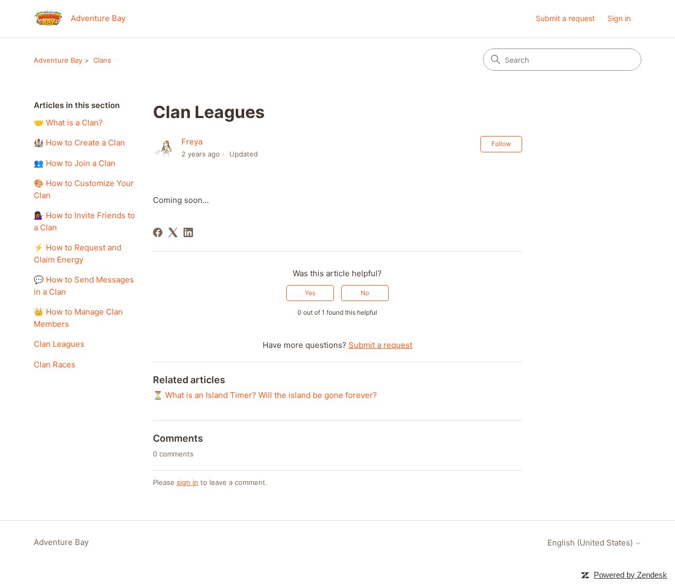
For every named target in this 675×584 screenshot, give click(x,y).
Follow (501, 144)
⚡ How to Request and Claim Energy (77, 253)
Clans (102, 60)
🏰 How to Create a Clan (79, 143)
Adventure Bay (58, 60)
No (365, 293)
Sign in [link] (619, 18)
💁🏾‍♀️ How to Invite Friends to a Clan (84, 221)
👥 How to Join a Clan (74, 163)
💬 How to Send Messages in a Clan (84, 286)
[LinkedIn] (188, 232)
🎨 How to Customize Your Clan (84, 189)
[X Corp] (173, 232)
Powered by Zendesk (630, 574)
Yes (310, 293)
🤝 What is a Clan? (68, 123)
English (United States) (591, 542)
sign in (187, 482)
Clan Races (54, 364)
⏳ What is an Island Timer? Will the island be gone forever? (265, 395)
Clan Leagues (59, 344)
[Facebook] (157, 232)
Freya (191, 142)
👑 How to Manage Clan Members (78, 318)
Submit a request (565, 18)
